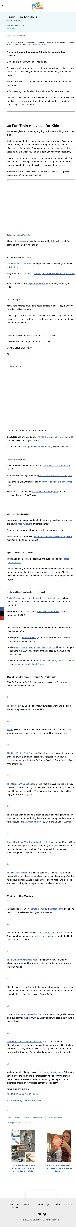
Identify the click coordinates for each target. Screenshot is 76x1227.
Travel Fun (10, 29)
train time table (47, 575)
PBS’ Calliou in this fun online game (55, 475)
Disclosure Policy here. (39, 44)
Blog (13, 35)
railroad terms (32, 335)
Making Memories (14, 1123)
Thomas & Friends (38, 909)
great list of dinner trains (48, 611)
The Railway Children (17, 873)
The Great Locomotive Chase (30, 1014)
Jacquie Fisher (15, 20)
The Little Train (14, 706)
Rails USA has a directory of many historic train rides (32, 598)
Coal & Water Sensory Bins (45, 491)
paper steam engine (37, 283)
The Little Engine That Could (21, 753)
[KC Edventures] (38, 6)
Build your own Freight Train (20, 263)
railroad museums (23, 524)
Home (8, 35)
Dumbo (31, 987)
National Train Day (23, 235)
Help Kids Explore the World (33, 1117)
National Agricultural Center (31, 664)
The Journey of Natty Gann (50, 1072)
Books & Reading (13, 1117)
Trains (10, 729)
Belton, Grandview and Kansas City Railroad (35, 647)
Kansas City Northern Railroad (60, 660)
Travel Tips (27, 1123)
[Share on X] (2, 613)
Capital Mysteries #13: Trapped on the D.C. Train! (30, 842)
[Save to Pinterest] (2, 618)
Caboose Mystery (33, 822)
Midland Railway (30, 637)
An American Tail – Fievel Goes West (24, 1041)
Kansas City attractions (54, 1117)
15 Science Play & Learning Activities (25, 1100)
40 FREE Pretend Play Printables (23, 1094)
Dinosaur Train (57, 909)
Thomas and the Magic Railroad (22, 960)
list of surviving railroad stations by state (53, 536)
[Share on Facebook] (2, 609)
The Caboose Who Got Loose (21, 784)
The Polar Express (47, 932)
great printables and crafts (35, 446)
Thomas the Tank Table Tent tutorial (53, 437)
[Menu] (3, 6)
